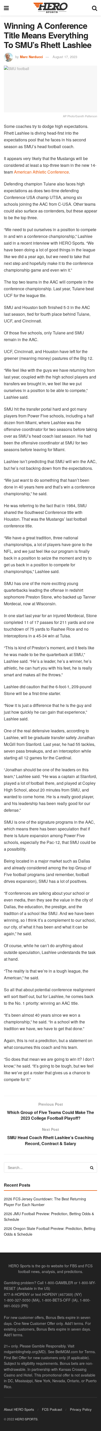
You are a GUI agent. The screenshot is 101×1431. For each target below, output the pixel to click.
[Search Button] (94, 8)
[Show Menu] (6, 8)
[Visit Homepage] (50, 8)
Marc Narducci (31, 56)
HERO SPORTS (26, 1419)
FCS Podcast (52, 1409)
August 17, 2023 (65, 56)
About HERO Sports (19, 1409)
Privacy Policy (81, 1409)
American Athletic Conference (41, 172)
